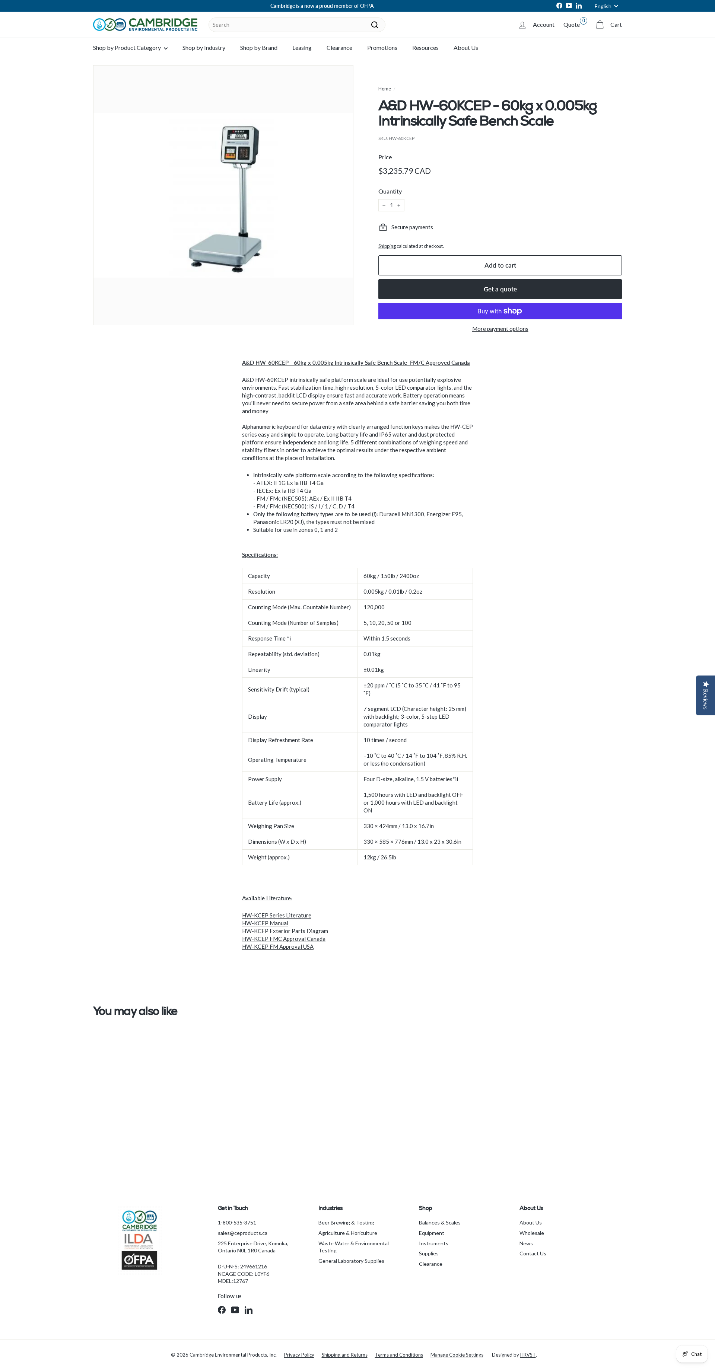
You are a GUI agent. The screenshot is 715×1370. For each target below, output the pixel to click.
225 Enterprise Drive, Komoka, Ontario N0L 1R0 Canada (253, 1247)
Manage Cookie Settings (456, 1355)
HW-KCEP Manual (265, 923)
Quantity (390, 191)
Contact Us (532, 1253)
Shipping (387, 246)
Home (384, 89)
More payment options (500, 328)
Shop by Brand (258, 47)
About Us (466, 47)
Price (385, 156)
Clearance (339, 47)
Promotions (382, 47)
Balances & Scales (440, 1222)
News (526, 1243)
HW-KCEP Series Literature (276, 915)
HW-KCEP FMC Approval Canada (283, 938)
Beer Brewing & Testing (346, 1222)
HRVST (528, 1355)
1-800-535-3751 (237, 1222)
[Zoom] (223, 195)
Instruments (433, 1243)
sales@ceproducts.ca (242, 1233)
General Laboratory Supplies (351, 1261)
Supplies (429, 1253)
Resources (425, 47)
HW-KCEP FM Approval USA (278, 946)
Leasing (302, 47)
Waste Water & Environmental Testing (353, 1247)
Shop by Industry (203, 47)
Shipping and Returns (345, 1355)
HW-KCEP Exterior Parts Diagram (285, 930)
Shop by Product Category (127, 47)
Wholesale (531, 1233)
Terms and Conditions (399, 1355)
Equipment (431, 1233)
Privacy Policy (299, 1355)
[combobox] (297, 24)
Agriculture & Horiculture (347, 1233)
